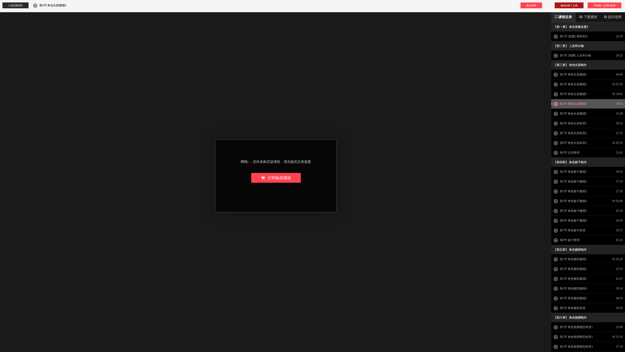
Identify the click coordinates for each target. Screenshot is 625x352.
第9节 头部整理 (569, 152)
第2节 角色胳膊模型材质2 (576, 337)
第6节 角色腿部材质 (572, 308)
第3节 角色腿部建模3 (573, 278)
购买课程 (531, 5)
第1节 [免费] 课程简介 (573, 36)
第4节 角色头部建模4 (573, 104)
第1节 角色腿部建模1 (573, 259)
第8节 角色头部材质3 (573, 143)
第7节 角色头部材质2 (573, 133)
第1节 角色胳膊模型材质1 (576, 327)
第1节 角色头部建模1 (573, 74)
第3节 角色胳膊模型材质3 (576, 346)
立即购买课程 (278, 178)
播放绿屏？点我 (569, 5)
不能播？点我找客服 (604, 5)
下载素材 (590, 17)
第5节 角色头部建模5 (573, 113)
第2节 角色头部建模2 (573, 84)
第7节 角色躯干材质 (572, 230)
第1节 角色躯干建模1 (573, 171)
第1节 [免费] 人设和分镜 (575, 55)
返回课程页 (16, 5)
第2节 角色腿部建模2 (573, 269)
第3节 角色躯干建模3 (573, 191)
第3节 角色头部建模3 (573, 94)
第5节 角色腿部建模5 (573, 298)
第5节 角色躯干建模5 (573, 211)
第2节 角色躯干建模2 (573, 181)
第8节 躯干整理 (569, 240)
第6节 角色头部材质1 (573, 123)
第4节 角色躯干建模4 (573, 201)
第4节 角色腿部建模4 (573, 288)
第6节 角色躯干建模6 (573, 220)
